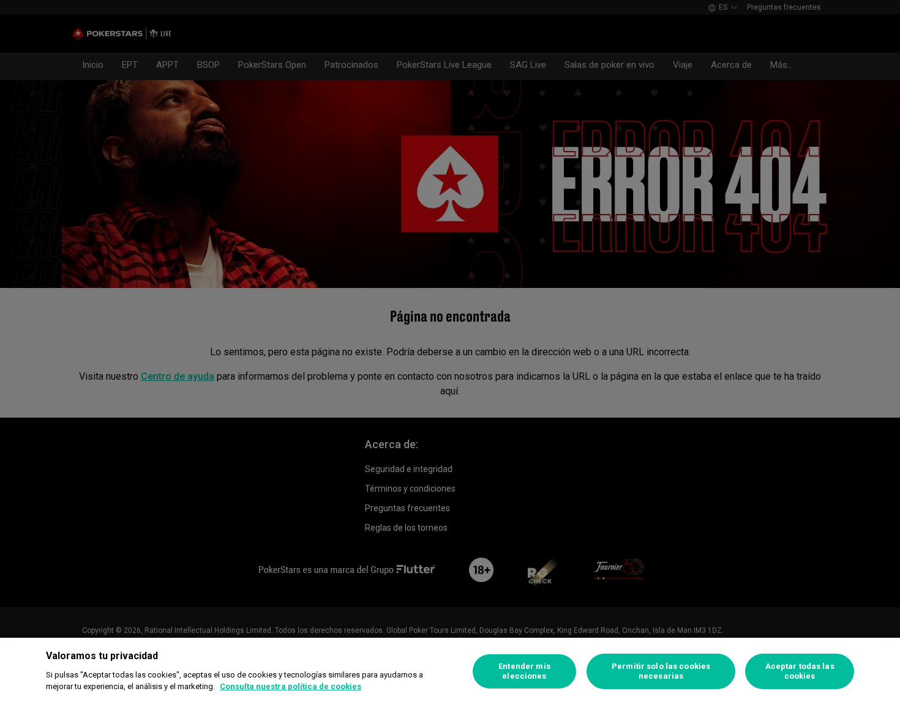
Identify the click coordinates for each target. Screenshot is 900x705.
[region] (450, 671)
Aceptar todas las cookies (799, 671)
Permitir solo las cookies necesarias (661, 671)
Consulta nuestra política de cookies (290, 686)
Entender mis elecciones (524, 671)
